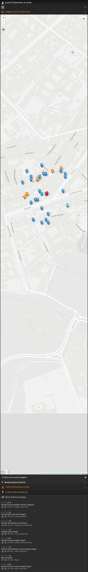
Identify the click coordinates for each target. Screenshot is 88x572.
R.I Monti (15, 497)
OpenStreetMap (75, 473)
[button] (3, 29)
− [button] (3, 21)
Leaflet (48, 473)
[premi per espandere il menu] (44, 7)
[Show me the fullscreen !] (3, 24)
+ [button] (3, 17)
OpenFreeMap (55, 473)
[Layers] (83, 18)
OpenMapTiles (65, 473)
